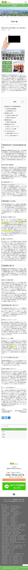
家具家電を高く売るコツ (10, 124)
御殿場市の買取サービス (15, 508)
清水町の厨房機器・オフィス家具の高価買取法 (21, 411)
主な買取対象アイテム (11, 111)
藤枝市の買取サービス (14, 517)
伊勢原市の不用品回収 (21, 525)
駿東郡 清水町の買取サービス (15, 511)
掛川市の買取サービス (5, 521)
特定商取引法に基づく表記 (18, 499)
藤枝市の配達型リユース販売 (17, 556)
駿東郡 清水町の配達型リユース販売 (8, 549)
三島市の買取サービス (5, 510)
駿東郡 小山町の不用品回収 (17, 532)
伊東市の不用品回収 (22, 535)
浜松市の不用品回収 (21, 536)
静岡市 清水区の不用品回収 (6, 528)
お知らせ (3, 434)
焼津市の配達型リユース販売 (6, 557)
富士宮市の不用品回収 (16, 528)
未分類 (3, 437)
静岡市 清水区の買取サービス (17, 507)
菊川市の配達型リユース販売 (17, 560)
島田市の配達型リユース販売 (17, 563)
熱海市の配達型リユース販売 (20, 553)
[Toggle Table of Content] (21, 101)
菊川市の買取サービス (14, 521)
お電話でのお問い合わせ (7, 568)
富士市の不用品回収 (22, 524)
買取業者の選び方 (8, 120)
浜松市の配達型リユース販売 (17, 557)
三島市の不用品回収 (14, 529)
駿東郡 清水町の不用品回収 (14, 531)
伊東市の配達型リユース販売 (6, 556)
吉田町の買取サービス (5, 524)
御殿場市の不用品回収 (5, 529)
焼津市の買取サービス (5, 518)
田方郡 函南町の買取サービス (7, 514)
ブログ (9, 29)
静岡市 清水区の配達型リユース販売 (8, 545)
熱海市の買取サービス (16, 514)
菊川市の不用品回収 (5, 539)
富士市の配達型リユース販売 (6, 542)
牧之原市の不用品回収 (21, 539)
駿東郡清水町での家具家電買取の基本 (12, 106)
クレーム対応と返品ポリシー (13, 135)
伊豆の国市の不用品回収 (6, 535)
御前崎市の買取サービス (6, 522)
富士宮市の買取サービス (6, 508)
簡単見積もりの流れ (9, 113)
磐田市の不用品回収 (5, 538)
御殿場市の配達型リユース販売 (7, 546)
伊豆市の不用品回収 (14, 535)
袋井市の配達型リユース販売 (17, 559)
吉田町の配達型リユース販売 (6, 563)
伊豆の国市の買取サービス (6, 515)
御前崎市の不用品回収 (13, 539)
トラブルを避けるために (10, 131)
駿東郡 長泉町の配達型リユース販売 (8, 550)
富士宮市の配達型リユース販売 (20, 545)
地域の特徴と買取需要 (11, 108)
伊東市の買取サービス (5, 517)
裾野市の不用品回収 (21, 529)
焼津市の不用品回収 (13, 536)
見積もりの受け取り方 (11, 117)
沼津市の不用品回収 (5, 531)
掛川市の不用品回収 (21, 538)
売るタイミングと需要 (11, 129)
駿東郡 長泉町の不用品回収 (6, 532)
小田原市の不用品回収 (5, 525)
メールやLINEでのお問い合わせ (21, 568)
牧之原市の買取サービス (15, 522)
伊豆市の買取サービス (15, 515)
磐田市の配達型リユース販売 (6, 559)
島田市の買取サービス (14, 524)
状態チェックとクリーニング (13, 126)
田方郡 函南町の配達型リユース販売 (8, 553)
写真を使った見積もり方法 (12, 115)
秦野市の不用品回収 (14, 525)
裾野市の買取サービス (14, 510)
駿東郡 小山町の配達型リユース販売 (7, 552)
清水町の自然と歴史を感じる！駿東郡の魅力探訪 (6, 411)
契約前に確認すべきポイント (13, 133)
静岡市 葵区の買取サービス (6, 507)
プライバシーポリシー (7, 499)
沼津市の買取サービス (5, 511)
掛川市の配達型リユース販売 (6, 560)
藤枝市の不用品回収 (5, 536)
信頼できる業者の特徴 (11, 122)
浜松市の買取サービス (14, 518)
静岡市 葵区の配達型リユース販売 (7, 543)
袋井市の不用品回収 (13, 538)
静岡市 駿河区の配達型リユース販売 (19, 542)
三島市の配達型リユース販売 (17, 546)
